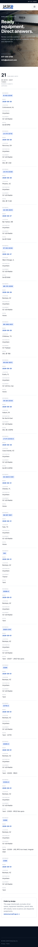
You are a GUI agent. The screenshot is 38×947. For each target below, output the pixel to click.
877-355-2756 (7, 57)
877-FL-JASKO (32, 1)
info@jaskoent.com (9, 60)
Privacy (3, 943)
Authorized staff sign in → (12, 914)
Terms (8, 943)
